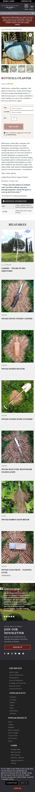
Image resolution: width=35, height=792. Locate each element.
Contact (19, 133)
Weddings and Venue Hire (17, 683)
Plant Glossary (15, 755)
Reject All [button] (24, 783)
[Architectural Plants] (9, 7)
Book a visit (8, 1)
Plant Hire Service (15, 686)
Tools (10, 722)
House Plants (14, 711)
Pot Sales (6, 196)
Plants (10, 741)
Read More (17, 779)
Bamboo (12, 702)
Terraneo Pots (12, 736)
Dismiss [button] (17, 24)
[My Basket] (31, 5)
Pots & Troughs (13, 733)
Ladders (10, 725)
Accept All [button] (17, 788)
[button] (30, 35)
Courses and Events (15, 689)
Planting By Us (14, 678)
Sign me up (17, 647)
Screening (13, 700)
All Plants (13, 713)
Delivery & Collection (17, 758)
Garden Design (14, 672)
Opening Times (16, 749)
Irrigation (11, 727)
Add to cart (13, 127)
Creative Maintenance (16, 675)
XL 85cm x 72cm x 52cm (26, 207)
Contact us (26, 1)
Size (5, 108)
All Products (9, 29)
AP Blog (13, 763)
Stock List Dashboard (16, 680)
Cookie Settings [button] (11, 783)
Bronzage (18, 213)
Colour (6, 112)
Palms (12, 708)
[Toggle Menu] (26, 6)
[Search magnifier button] (32, 13)
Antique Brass (19, 211)
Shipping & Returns (17, 760)
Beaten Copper (28, 211)
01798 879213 (12, 135)
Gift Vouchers (12, 738)
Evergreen (13, 697)
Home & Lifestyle (13, 730)
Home (3, 29)
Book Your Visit (15, 752)
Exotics (12, 705)
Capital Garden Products (20, 196)
